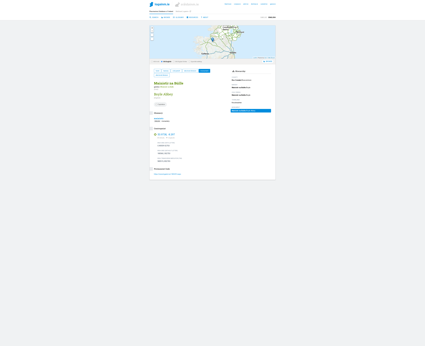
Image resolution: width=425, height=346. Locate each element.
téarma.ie (228, 4)
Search (155, 17)
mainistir (158, 118)
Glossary (179, 17)
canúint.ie (264, 4)
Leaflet (255, 58)
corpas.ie (237, 4)
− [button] (152, 31)
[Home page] (159, 5)
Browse (166, 17)
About (205, 17)
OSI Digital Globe (181, 61)
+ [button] (152, 28)
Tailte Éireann (271, 58)
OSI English (167, 61)
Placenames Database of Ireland (161, 11)
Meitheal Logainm (182, 11)
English (272, 17)
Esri (266, 58)
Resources (193, 17)
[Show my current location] (152, 38)
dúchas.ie (254, 4)
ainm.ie (245, 4)
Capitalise (161, 104)
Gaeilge (263, 17)
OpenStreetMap (196, 61)
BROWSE (269, 61)
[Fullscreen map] (152, 34)
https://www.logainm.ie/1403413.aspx (167, 174)
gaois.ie (273, 4)
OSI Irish (156, 61)
